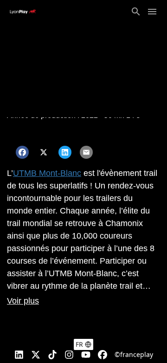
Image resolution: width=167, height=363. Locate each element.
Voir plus (23, 300)
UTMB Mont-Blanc (47, 173)
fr (79, 344)
